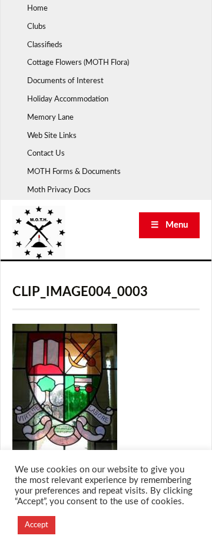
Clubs (36, 27)
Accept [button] (36, 525)
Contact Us (46, 153)
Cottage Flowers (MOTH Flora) (78, 63)
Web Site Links (52, 136)
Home (37, 8)
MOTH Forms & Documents (74, 172)
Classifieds (44, 45)
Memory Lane (50, 117)
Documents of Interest (65, 81)
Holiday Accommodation (67, 99)
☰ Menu (169, 225)
